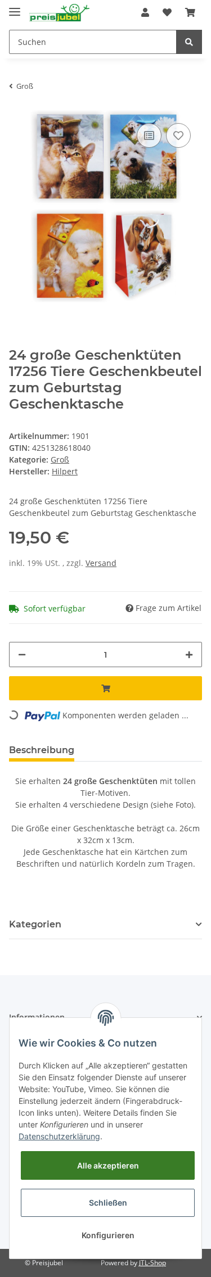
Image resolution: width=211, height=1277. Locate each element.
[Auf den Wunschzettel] (178, 135)
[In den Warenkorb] (105, 688)
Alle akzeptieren (108, 1165)
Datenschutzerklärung (59, 1136)
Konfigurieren (108, 1235)
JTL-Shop (152, 1262)
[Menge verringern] (22, 654)
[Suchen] (189, 42)
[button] (145, 12)
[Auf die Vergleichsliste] (149, 135)
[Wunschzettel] (167, 12)
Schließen (108, 1202)
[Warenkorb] (190, 12)
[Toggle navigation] (14, 7)
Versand (101, 563)
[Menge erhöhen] (189, 654)
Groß (60, 459)
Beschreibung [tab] (41, 750)
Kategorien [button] (35, 924)
